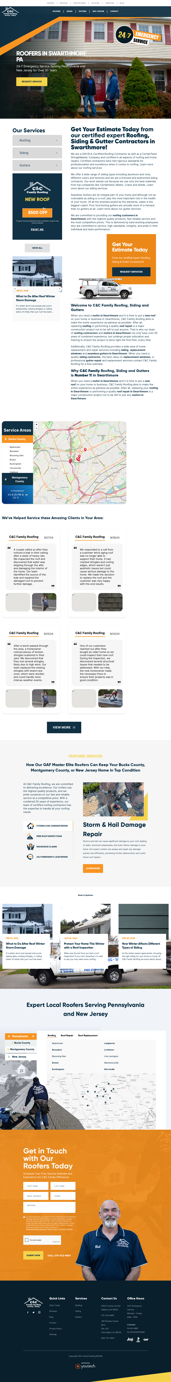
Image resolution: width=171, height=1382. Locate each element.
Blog (122, 3)
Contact (114, 11)
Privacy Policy (53, 1229)
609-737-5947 (108, 1338)
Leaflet (101, 503)
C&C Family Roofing (98, 346)
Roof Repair (67, 1036)
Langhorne (109, 1043)
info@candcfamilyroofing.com (36, 1229)
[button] (79, 460)
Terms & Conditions (65, 1229)
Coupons (95, 3)
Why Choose (98, 11)
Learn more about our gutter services (119, 208)
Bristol (55, 1062)
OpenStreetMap (112, 503)
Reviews (53, 1311)
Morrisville (109, 1069)
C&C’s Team (54, 1305)
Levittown (109, 1049)
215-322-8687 (107, 1315)
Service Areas (79, 3)
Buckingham (58, 1069)
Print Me (37, 229)
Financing (109, 3)
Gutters (82, 11)
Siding (69, 11)
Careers (50, 3)
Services (64, 3)
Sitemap (53, 1334)
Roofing (56, 11)
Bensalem (57, 1049)
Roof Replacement (88, 1036)
